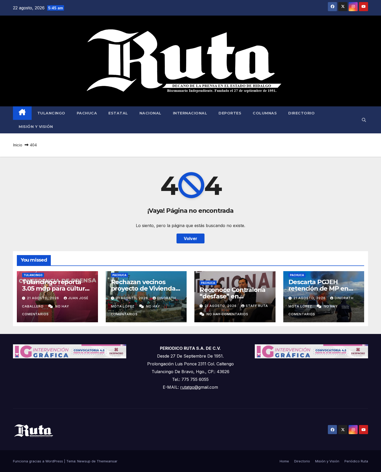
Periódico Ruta (356, 461)
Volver (190, 238)
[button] (364, 119)
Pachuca (87, 113)
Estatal (118, 113)
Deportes (229, 113)
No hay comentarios (227, 314)
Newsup (83, 461)
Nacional (150, 113)
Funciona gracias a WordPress (38, 461)
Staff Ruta (257, 306)
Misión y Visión (36, 126)
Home (284, 461)
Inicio (17, 144)
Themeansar (107, 461)
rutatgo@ (189, 387)
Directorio (301, 113)
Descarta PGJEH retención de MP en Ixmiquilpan (318, 288)
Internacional (190, 113)
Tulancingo (51, 113)
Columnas (265, 113)
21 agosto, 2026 (43, 298)
